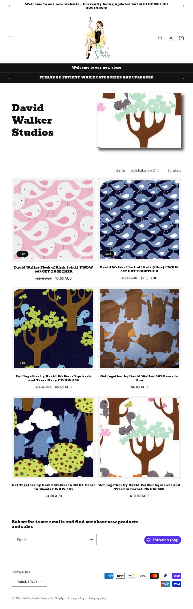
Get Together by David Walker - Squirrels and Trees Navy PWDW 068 (54, 379)
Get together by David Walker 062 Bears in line (139, 379)
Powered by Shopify (52, 598)
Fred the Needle (31, 598)
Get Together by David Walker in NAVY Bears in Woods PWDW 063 (53, 487)
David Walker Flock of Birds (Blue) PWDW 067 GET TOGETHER (139, 269)
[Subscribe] (91, 539)
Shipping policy (98, 598)
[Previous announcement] (9, 6)
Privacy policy (76, 598)
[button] (10, 38)
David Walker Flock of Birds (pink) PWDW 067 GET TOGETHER (53, 270)
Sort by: (121, 170)
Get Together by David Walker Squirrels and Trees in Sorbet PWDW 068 (139, 487)
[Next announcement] (184, 6)
